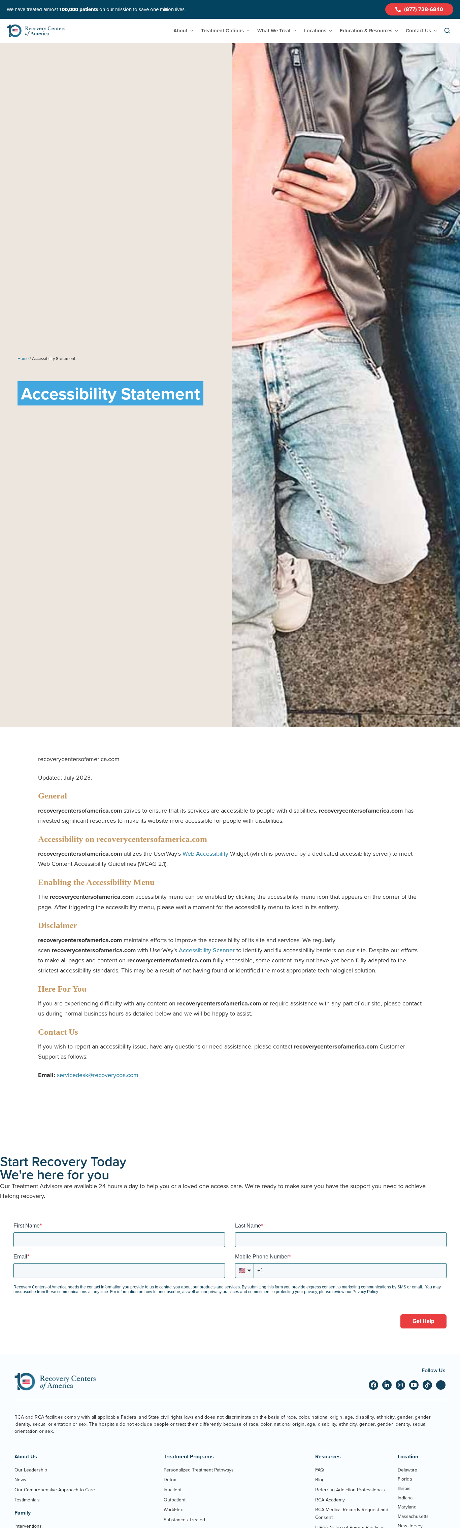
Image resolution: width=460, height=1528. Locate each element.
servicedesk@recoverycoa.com (97, 1075)
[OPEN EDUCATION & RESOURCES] (396, 31)
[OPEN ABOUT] (191, 31)
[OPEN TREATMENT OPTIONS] (248, 31)
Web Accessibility (205, 853)
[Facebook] (373, 1385)
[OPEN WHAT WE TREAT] (294, 31)
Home (23, 358)
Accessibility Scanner (207, 950)
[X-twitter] (441, 1385)
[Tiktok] (427, 1385)
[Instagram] (400, 1385)
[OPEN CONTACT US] (435, 31)
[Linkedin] (387, 1385)
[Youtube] (414, 1385)
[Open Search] (447, 31)
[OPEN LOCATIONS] (330, 31)
